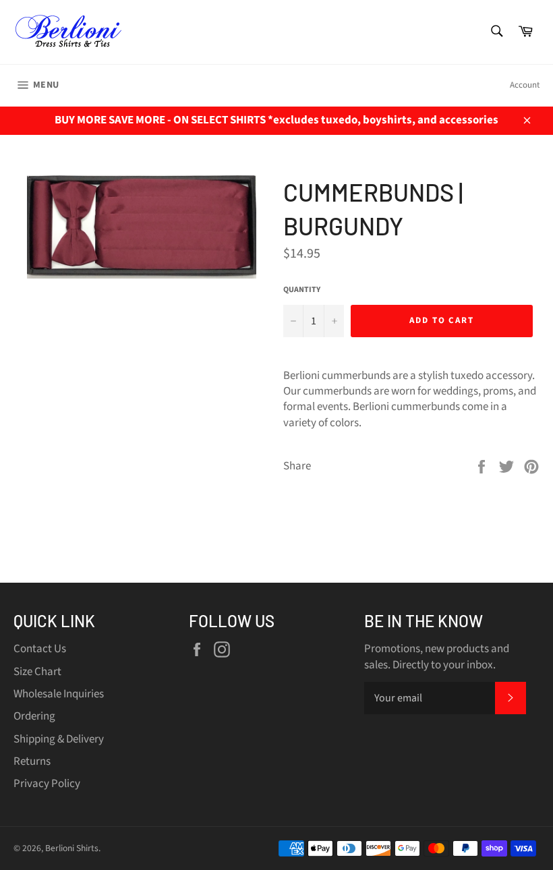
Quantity (301, 290)
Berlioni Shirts (71, 848)
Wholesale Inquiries (58, 694)
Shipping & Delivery (58, 739)
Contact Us (39, 649)
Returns (32, 761)
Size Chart (37, 672)
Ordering (34, 716)
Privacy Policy (46, 784)
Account (525, 85)
